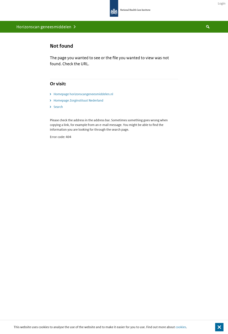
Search (58, 107)
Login (221, 3)
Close (217, 327)
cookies (181, 327)
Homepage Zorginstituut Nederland (78, 100)
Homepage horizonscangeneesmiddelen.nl (83, 94)
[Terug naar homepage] (114, 8)
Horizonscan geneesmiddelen (43, 26)
